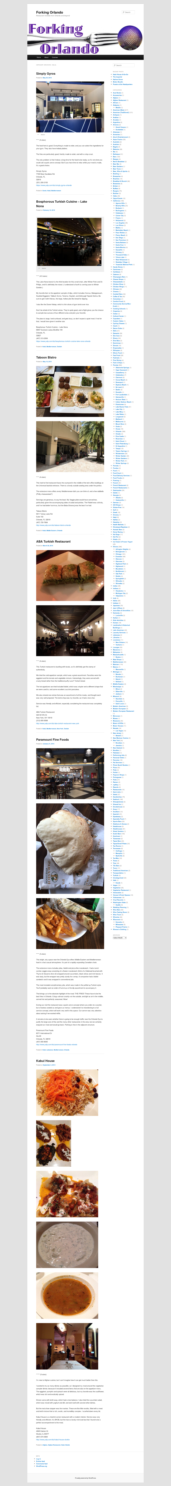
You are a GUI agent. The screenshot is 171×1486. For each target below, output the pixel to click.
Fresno (118, 218)
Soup (115, 809)
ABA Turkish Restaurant (53, 541)
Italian (115, 600)
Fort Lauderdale (121, 394)
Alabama (116, 105)
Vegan (115, 885)
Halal (49, 191)
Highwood (119, 566)
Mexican (116, 664)
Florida (115, 365)
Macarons (116, 650)
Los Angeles (120, 223)
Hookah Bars (117, 529)
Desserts (116, 333)
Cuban (115, 314)
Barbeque (116, 154)
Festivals (116, 358)
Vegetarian (117, 888)
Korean (115, 623)
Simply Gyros (45, 73)
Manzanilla (119, 669)
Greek (44, 191)
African (115, 102)
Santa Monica (120, 247)
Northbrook (120, 571)
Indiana (115, 588)
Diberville (119, 691)
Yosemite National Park (124, 264)
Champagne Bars (119, 277)
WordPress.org (41, 1466)
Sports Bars (117, 821)
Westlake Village (121, 262)
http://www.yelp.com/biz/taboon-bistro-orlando (53, 525)
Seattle (118, 905)
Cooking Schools (119, 309)
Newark (118, 735)
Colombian (117, 299)
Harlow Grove (118, 79)
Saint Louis (120, 703)
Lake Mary (119, 412)
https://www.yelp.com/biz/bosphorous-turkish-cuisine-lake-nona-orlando (63, 341)
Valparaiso (119, 596)
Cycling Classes (118, 323)
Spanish (116, 814)
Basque (115, 159)
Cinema (115, 291)
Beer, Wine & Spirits (120, 171)
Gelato (115, 493)
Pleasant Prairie (121, 927)
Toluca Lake (120, 257)
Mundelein (119, 569)
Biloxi (118, 689)
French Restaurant (119, 485)
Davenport (119, 382)
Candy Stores (118, 267)
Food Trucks (117, 478)
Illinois (115, 546)
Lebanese (50, 1050)
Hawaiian (116, 522)
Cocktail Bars (117, 294)
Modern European (119, 708)
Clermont (119, 377)
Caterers (116, 274)
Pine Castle (120, 436)
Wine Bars (116, 910)
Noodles (116, 750)
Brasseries (117, 176)
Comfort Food (118, 301)
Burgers (116, 191)
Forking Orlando (49, 12)
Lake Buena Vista (122, 407)
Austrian (116, 144)
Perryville (119, 701)
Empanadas (117, 348)
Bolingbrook (120, 551)
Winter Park (120, 461)
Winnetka (119, 583)
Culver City (120, 215)
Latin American (118, 630)
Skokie (67, 1445)
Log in (38, 1459)
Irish (114, 598)
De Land (119, 387)
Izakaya (115, 603)
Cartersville (120, 500)
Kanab (118, 883)
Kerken (115, 618)
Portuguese (117, 777)
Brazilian (116, 179)
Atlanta (118, 497)
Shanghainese (118, 802)
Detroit (118, 679)
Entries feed (40, 1461)
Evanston (119, 556)
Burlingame (120, 210)
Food (115, 471)
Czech (115, 326)
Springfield (120, 578)
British (115, 186)
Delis (115, 331)
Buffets (115, 188)
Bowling (116, 174)
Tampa (118, 448)
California (116, 201)
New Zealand (117, 748)
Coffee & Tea (117, 296)
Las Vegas (119, 731)
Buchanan (119, 677)
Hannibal (119, 699)
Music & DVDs (118, 723)
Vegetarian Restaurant (121, 890)
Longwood (119, 417)
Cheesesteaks (118, 282)
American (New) (118, 110)
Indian (115, 586)
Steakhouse (117, 826)
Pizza (115, 767)
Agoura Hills (120, 203)
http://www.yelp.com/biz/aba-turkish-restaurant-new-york (57, 723)
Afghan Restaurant (54, 1445)
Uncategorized (118, 878)
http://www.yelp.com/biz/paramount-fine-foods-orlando (56, 1044)
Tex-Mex (116, 858)
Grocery (116, 515)
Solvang (119, 252)
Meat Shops (117, 659)
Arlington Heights (122, 549)
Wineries (116, 917)
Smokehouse (117, 807)
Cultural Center (118, 316)
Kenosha (119, 922)
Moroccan (116, 716)
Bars (114, 156)
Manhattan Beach (122, 230)
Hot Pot (115, 537)
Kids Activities (118, 620)
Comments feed (41, 1464)
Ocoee (118, 429)
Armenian (116, 134)
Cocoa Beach (120, 380)
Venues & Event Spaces (121, 895)
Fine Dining (117, 360)
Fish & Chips (117, 363)
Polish (115, 772)
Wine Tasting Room (120, 912)
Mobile (118, 107)
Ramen (115, 782)
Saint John (117, 792)
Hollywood (119, 220)
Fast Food (116, 355)
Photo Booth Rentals (120, 765)
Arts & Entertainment (120, 137)
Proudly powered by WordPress (85, 1478)
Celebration (120, 375)
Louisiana (116, 640)
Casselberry (120, 372)
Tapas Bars (117, 841)
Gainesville (120, 397)
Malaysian (116, 652)
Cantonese (117, 269)
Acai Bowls (117, 93)
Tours (115, 868)
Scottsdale (119, 129)
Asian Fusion (117, 139)
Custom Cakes (118, 321)
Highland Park (121, 564)
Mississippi (117, 686)
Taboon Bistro (46, 357)
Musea (115, 718)
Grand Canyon (121, 127)
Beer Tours (117, 169)
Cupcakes (116, 318)
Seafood (116, 799)
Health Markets (118, 524)
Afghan (44, 1445)
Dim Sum (116, 336)
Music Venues (118, 726)
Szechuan (116, 836)
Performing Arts (118, 755)
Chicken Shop (118, 284)
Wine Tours (117, 914)
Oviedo (118, 434)
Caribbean (116, 272)
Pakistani (116, 753)
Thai (114, 863)
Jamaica (119, 745)
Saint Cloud (120, 441)
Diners (115, 338)
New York (60, 729)
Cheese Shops (118, 279)
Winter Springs (121, 463)
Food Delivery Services (121, 475)
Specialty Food (118, 819)
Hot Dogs (116, 534)
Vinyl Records (118, 900)
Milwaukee (119, 924)
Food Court (117, 473)
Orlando (59, 530)
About (46, 57)
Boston (118, 657)
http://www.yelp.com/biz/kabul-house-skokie (53, 1439)
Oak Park (119, 574)
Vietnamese (117, 897)
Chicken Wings (118, 286)
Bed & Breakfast (118, 161)
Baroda (118, 674)
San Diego (119, 237)
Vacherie (119, 645)
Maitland (119, 419)
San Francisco (121, 240)
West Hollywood (121, 260)
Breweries (116, 183)
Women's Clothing (119, 929)
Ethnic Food (117, 353)
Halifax (115, 520)
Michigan (116, 672)
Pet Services (117, 762)
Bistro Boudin (118, 82)
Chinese (116, 289)
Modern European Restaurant (123, 711)
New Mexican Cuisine (120, 738)
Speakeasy (117, 816)
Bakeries (116, 149)
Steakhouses (117, 829)
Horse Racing (118, 532)
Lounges (116, 647)
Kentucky (116, 613)
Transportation (118, 873)
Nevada (115, 728)
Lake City (119, 409)
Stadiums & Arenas (120, 824)
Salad (115, 794)
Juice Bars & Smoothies (121, 610)
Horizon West (120, 399)
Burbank (119, 208)
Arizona (116, 125)
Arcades (116, 120)
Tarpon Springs (121, 451)
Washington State (119, 902)
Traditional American (120, 870)
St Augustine (120, 446)
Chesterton (119, 591)
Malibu (118, 228)
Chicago (119, 554)
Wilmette (119, 581)
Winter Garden (121, 456)
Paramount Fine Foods (52, 739)
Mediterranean (56, 191)
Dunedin (119, 392)
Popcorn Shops (118, 775)
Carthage (119, 851)
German (116, 502)
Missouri (116, 696)
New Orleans (120, 642)
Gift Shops (117, 505)
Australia (116, 142)
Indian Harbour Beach (123, 402)
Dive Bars (116, 340)
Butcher (116, 193)
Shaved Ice (117, 804)
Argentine (116, 122)
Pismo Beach (120, 235)
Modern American (119, 706)
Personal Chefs (118, 757)
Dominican (117, 343)
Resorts (115, 787)
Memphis (119, 853)
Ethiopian (116, 350)
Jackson (119, 694)
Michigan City (121, 593)
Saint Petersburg (122, 443)
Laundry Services (119, 632)
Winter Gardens (121, 458)
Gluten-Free (117, 507)
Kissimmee (120, 404)
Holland (118, 681)
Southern (116, 811)
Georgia (116, 495)
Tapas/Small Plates (120, 843)
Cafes (115, 196)
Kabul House (45, 1061)
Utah (114, 880)
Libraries (116, 637)
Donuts (115, 345)
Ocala (118, 426)
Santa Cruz (120, 245)
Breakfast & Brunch (120, 181)
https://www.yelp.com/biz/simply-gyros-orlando (54, 185)
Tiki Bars (116, 865)
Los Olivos (119, 225)
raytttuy (115, 785)
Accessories (117, 95)
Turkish (59, 346)
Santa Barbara (121, 242)
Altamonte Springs (122, 367)
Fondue (115, 468)
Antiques (116, 115)
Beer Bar (116, 164)
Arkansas (116, 132)
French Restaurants (120, 488)
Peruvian (116, 760)
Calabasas (119, 213)
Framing (116, 480)
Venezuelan (117, 892)
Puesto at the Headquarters (122, 84)
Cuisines (55, 57)
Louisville (119, 615)
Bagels (115, 147)
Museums (116, 721)
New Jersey (117, 733)
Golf (114, 510)
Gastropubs (117, 490)
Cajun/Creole (117, 198)
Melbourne (119, 421)
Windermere (120, 453)
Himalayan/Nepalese (120, 527)
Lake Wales (120, 414)
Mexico (115, 667)
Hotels (115, 539)
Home (39, 57)
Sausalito (119, 250)
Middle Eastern (51, 530)
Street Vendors (118, 831)
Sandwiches (117, 797)
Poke (115, 770)
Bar (114, 152)
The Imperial (117, 77)
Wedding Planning (119, 907)
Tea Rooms (117, 846)
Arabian (116, 117)
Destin (118, 389)
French (115, 483)
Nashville (119, 856)
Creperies (116, 311)
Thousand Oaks (121, 255)
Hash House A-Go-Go (120, 74)
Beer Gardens (118, 166)
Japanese (116, 605)
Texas (115, 860)
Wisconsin (117, 919)
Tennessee (117, 848)
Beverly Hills (120, 206)
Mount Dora (120, 424)
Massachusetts (118, 654)
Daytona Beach (121, 385)
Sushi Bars (117, 834)
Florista (115, 466)
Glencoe (119, 559)
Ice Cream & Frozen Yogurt (122, 542)
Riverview (119, 439)
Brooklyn (119, 743)
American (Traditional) (121, 112)
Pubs (115, 780)
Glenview (119, 561)
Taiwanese (116, 838)
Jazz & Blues (117, 608)
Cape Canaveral (121, 370)
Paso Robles (120, 232)
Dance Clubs (117, 328)
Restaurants (117, 789)
